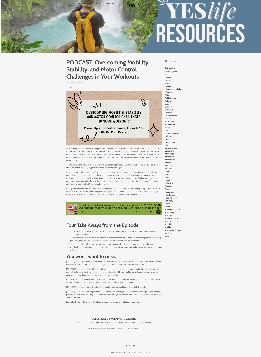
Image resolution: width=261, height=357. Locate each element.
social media (170, 207)
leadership (170, 151)
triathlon (169, 224)
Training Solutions (71, 5)
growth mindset (172, 133)
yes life (168, 233)
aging (167, 80)
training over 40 (172, 218)
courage (169, 107)
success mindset (172, 210)
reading (168, 189)
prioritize (169, 183)
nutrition (169, 168)
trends (168, 221)
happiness (169, 139)
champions (170, 92)
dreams (168, 113)
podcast (168, 180)
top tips (168, 215)
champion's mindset (173, 89)
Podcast (99, 3)
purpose (168, 186)
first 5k (168, 119)
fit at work (170, 121)
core (167, 104)
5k (67, 82)
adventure (169, 77)
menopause (170, 160)
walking (168, 227)
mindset (168, 163)
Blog (90, 3)
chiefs (167, 95)
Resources (110, 3)
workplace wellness (173, 230)
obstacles (169, 171)
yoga (167, 236)
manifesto (169, 154)
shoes (167, 204)
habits (168, 136)
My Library (120, 5)
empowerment (171, 116)
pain (167, 177)
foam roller (170, 124)
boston (168, 83)
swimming (169, 212)
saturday (169, 201)
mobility (72, 82)
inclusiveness (171, 148)
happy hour (170, 142)
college (168, 101)
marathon (169, 157)
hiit (166, 145)
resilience (169, 192)
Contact (148, 5)
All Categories (171, 72)
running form (80, 82)
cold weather (171, 98)
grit (166, 130)
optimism (169, 174)
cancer (168, 86)
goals (167, 127)
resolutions (170, 195)
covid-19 (169, 110)
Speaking (82, 3)
